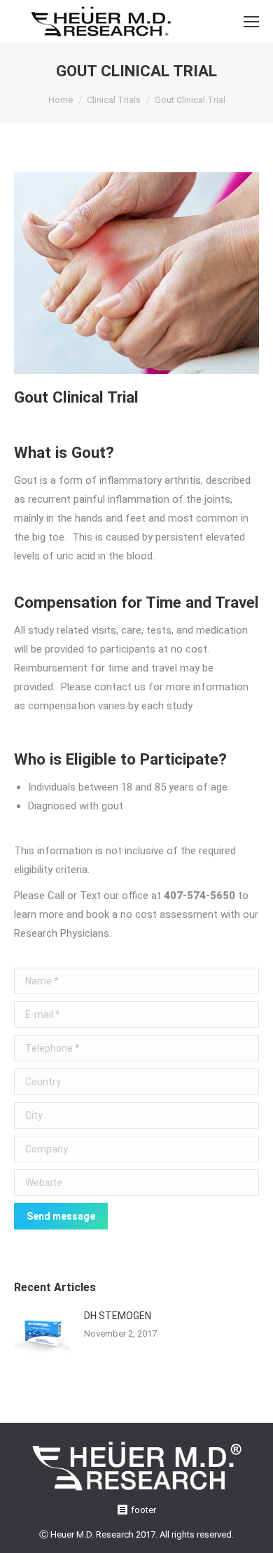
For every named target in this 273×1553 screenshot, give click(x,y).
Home (60, 100)
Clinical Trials (114, 100)
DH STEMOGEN (117, 1315)
